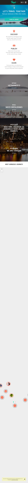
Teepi (14, 2)
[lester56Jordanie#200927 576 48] (11, 395)
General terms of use (14, 479)
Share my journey (14, 19)
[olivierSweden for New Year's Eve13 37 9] (8, 384)
